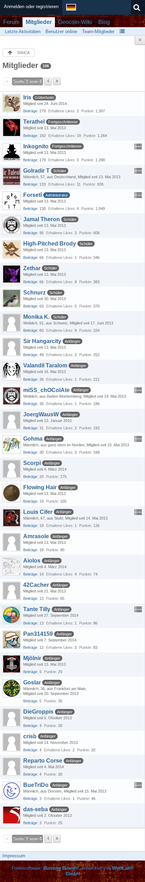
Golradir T (36, 171)
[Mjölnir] (11, 664)
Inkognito (36, 146)
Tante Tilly (36, 609)
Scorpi (32, 463)
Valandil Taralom (45, 365)
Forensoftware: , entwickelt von (73, 871)
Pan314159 (38, 634)
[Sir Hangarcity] (11, 347)
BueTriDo (36, 785)
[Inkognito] (11, 152)
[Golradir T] (11, 176)
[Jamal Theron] (11, 225)
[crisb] (11, 742)
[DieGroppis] (11, 717)
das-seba (35, 809)
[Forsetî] (11, 201)
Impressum (13, 855)
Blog (104, 22)
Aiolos (31, 561)
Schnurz (34, 293)
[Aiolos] (11, 566)
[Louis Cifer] (11, 518)
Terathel (34, 122)
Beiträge (30, 111)
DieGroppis (38, 712)
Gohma (33, 439)
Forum (11, 22)
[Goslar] (11, 688)
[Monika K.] (11, 322)
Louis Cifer (37, 512)
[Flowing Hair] (11, 493)
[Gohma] (11, 444)
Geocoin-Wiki (75, 22)
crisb (30, 736)
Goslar (32, 682)
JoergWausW (41, 414)
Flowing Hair (40, 487)
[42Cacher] (11, 591)
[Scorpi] (11, 469)
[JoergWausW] (11, 420)
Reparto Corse (42, 761)
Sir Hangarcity (42, 341)
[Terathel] (11, 127)
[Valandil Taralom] (11, 371)
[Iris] (11, 103)
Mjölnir (32, 658)
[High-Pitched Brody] (11, 249)
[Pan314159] (11, 640)
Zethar (31, 268)
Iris (27, 97)
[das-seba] (11, 815)
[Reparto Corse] (11, 766)
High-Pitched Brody (49, 244)
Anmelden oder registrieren (31, 6)
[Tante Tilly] (11, 615)
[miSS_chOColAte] (11, 396)
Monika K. (36, 317)
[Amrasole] (11, 542)
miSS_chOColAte (46, 390)
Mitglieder (39, 22)
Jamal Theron (41, 219)
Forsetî (32, 195)
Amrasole (36, 536)
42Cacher (36, 585)
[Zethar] (11, 274)
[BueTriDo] (11, 791)
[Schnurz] (11, 298)
